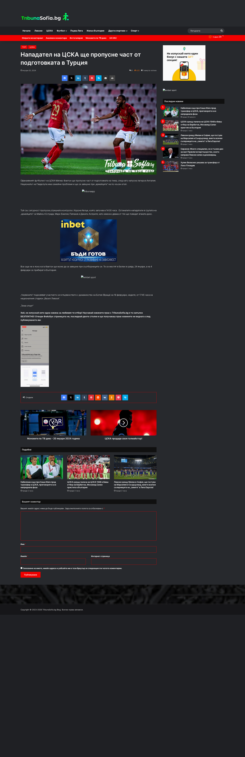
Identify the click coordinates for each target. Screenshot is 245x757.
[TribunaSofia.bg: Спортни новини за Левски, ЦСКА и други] (45, 17)
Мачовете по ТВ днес (96, 38)
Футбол (61, 30)
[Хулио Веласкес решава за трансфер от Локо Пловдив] (171, 166)
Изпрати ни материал (32, 38)
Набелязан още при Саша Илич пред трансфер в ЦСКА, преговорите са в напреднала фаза (38, 485)
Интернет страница (100, 556)
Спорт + (135, 30)
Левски (38, 30)
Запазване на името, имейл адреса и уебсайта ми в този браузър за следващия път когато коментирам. (72, 568)
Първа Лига (76, 30)
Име (23, 544)
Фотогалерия (76, 38)
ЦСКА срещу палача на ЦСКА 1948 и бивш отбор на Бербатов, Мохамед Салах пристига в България (87, 485)
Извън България (95, 30)
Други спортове (116, 30)
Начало (26, 30)
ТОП (24, 47)
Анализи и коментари (56, 38)
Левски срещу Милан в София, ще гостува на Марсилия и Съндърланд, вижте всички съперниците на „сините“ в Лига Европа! (135, 485)
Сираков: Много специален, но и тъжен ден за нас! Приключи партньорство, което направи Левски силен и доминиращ (202, 152)
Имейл (24, 556)
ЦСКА (49, 30)
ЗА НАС (113, 38)
